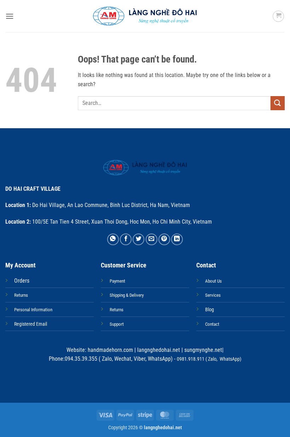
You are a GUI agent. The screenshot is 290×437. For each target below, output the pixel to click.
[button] (9, 16)
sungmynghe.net (202, 350)
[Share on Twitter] (138, 239)
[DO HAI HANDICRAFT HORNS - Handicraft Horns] (145, 16)
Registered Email (30, 324)
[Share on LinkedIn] (177, 239)
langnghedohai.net (158, 350)
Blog (209, 310)
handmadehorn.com (109, 350)
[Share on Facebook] (126, 239)
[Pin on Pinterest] (164, 239)
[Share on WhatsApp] (113, 239)
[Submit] (278, 103)
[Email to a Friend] (151, 239)
